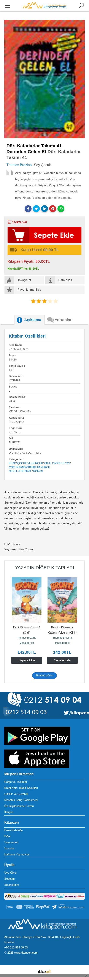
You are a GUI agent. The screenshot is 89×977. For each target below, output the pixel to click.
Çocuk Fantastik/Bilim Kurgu (29, 467)
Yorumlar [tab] (63, 320)
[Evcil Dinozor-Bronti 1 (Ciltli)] (26, 600)
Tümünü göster (44, 675)
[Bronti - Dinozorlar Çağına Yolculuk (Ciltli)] (62, 600)
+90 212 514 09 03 (16, 947)
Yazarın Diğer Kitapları (44, 567)
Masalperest (26, 642)
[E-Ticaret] (44, 971)
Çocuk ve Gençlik (30, 463)
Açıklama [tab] (32, 320)
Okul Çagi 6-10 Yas (57, 463)
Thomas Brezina (26, 637)
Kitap (12, 463)
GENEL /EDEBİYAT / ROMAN (26, 471)
